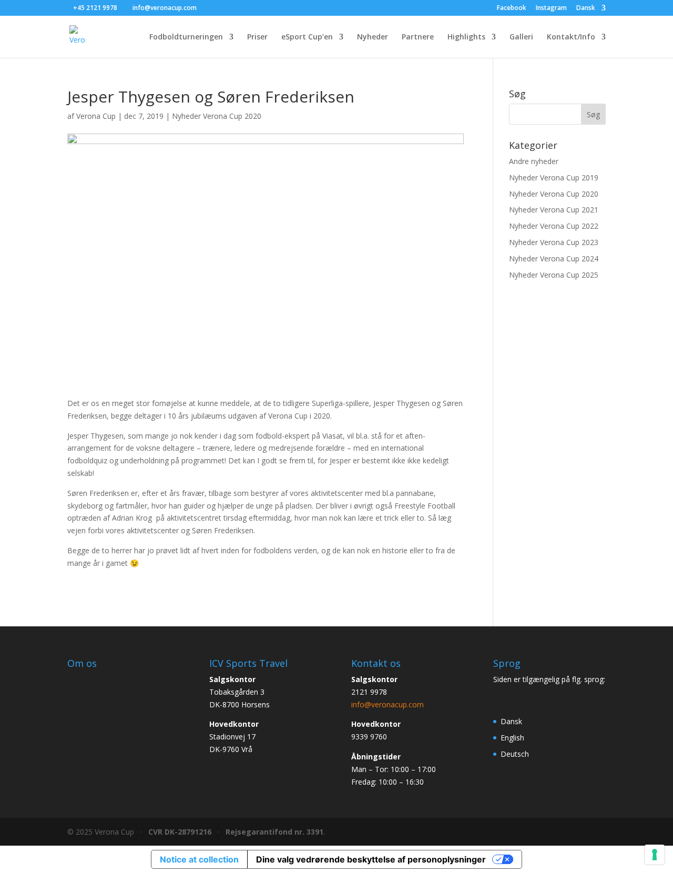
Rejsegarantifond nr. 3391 (274, 832)
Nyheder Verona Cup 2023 (553, 242)
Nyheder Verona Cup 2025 (553, 275)
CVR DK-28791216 (179, 832)
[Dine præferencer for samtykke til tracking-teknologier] (655, 855)
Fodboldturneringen (186, 37)
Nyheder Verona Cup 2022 (553, 226)
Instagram (551, 8)
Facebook (511, 8)
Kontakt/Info (571, 37)
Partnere (418, 37)
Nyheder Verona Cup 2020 (216, 116)
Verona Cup (96, 116)
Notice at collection (199, 859)
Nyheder (372, 37)
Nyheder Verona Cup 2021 (553, 210)
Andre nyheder (533, 161)
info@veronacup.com (387, 704)
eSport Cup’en (307, 37)
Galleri (521, 37)
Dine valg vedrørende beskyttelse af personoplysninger (371, 859)
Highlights (466, 37)
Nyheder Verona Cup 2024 (553, 258)
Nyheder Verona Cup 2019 (553, 177)
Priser (257, 37)
